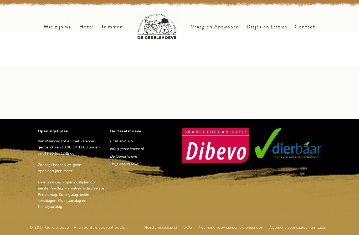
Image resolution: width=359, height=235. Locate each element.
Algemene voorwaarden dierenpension (230, 228)
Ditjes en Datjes (267, 26)
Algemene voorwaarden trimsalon (297, 228)
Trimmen (112, 26)
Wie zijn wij (58, 26)
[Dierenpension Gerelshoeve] (157, 26)
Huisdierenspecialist (160, 228)
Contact (305, 26)
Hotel (86, 26)
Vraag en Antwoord (215, 26)
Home (282, 61)
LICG (187, 228)
